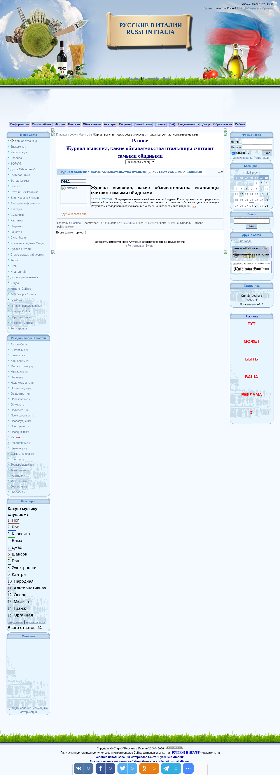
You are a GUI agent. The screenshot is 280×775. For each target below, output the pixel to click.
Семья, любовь (21, 454)
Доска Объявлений (22, 169)
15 (256, 194)
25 (236, 205)
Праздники (18, 432)
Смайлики (17, 215)
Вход (166, 78)
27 (246, 205)
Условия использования (26, 306)
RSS (239, 8)
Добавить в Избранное (258, 8)
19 (241, 200)
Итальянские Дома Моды (27, 243)
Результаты (15, 622)
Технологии (18, 470)
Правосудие (19, 421)
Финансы (17, 481)
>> (194, 206)
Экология (17, 492)
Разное (15, 437)
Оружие (16, 404)
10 (266, 188)
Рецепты (16, 232)
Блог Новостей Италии (25, 198)
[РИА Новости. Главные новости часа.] (73, 181)
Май (81, 134)
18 (236, 200)
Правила (16, 158)
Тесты (14, 260)
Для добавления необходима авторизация (28, 710)
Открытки (16, 226)
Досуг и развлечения (24, 277)
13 (246, 194)
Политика (17, 410)
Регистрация (152, 78)
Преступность (20, 426)
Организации (19, 388)
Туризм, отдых (20, 465)
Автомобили (19, 344)
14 (251, 194)
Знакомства (18, 146)
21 (88, 134)
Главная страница (25, 141)
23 (261, 200)
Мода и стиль (19, 366)
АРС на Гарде (243, 241)
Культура (17, 355)
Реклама (16, 300)
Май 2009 (251, 172)
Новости (15, 186)
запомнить (242, 153)
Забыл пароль (242, 158)
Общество (17, 393)
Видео (14, 283)
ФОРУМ (15, 163)
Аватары (16, 209)
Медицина (17, 372)
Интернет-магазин (22, 323)
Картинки (16, 220)
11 (236, 194)
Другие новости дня (73, 214)
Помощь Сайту (20, 311)
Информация (19, 152)
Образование (19, 399)
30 (261, 205)
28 (251, 205)
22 (256, 200)
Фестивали (18, 475)
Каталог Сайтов (20, 289)
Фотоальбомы (19, 181)
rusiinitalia (128, 223)
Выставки (17, 350)
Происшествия (20, 415)
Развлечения (19, 443)
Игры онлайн (18, 271)
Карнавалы (18, 361)
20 (246, 200)
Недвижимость (20, 383)
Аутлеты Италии (21, 249)
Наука (15, 377)
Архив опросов (36, 622)
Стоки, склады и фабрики (27, 254)
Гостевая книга (20, 175)
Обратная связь (20, 317)
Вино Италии (18, 237)
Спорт (15, 459)
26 (241, 205)
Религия (16, 448)
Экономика (18, 486)
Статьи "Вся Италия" (24, 192)
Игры (13, 266)
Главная (134, 78)
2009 (73, 134)
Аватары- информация (25, 203)
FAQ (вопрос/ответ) (23, 294)
